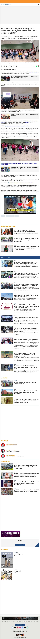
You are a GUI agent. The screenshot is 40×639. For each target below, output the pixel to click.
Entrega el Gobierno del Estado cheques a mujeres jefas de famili (21, 182)
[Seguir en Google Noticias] (38, 66)
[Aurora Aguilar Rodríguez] (3, 451)
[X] (4, 66)
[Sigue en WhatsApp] (36, 66)
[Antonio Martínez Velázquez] (3, 445)
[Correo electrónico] (11, 66)
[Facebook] (1, 66)
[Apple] (25, 627)
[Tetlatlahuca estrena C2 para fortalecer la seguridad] (7, 320)
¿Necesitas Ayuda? (20, 624)
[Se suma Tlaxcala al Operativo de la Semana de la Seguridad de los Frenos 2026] (7, 369)
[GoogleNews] (22, 627)
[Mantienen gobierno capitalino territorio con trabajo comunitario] (7, 297)
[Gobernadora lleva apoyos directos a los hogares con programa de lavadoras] (7, 343)
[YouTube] (17, 627)
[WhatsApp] (6, 66)
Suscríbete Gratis (20, 545)
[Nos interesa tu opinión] (20, 618)
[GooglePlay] (27, 627)
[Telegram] (9, 66)
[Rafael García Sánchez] (3, 456)
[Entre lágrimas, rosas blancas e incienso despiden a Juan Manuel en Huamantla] (7, 287)
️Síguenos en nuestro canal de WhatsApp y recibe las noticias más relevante (17, 163)
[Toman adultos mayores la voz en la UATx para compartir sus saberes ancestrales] (7, 276)
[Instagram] (20, 627)
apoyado (27, 122)
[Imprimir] (16, 66)
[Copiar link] (14, 66)
